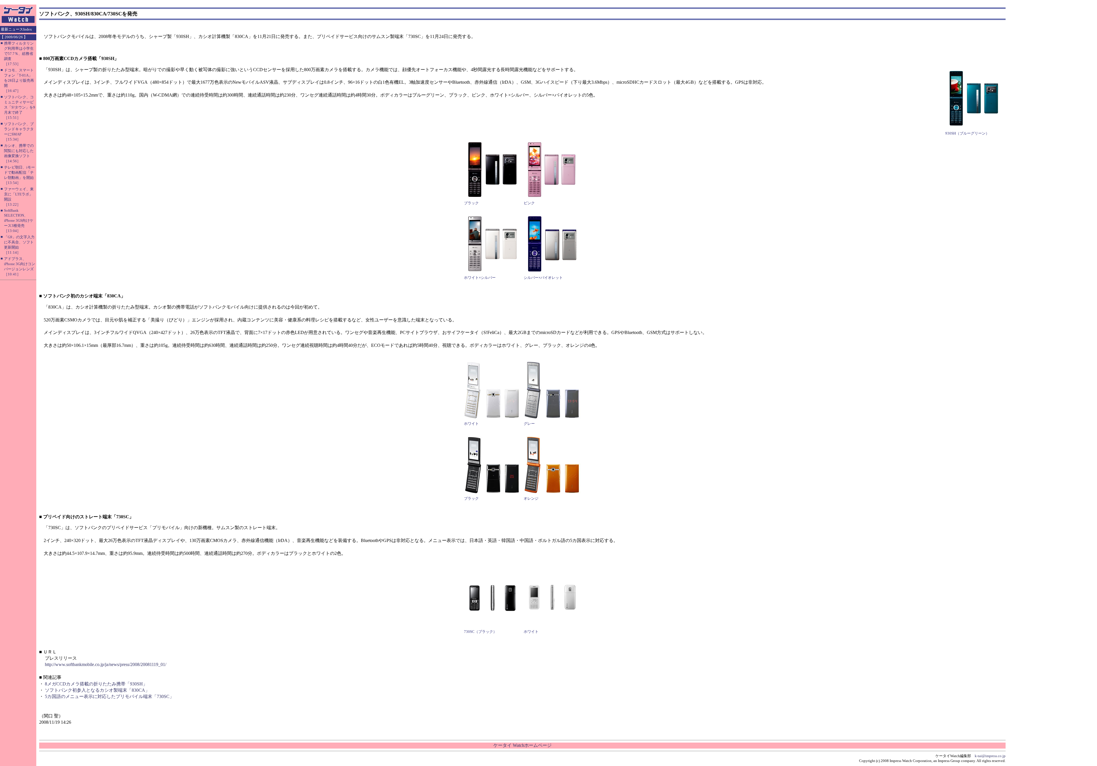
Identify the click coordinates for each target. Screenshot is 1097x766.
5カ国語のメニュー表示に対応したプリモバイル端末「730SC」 (109, 696)
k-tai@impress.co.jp (990, 756)
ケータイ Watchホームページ (522, 745)
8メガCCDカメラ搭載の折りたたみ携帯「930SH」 (96, 683)
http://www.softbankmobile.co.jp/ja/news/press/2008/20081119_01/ (105, 664)
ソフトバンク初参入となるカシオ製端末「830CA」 (97, 690)
